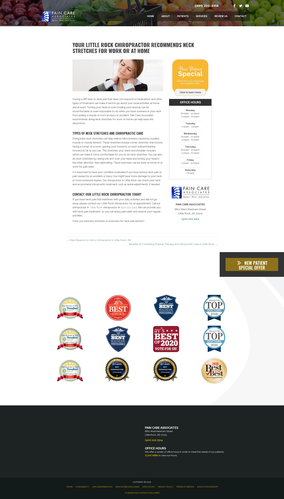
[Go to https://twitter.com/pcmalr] (240, 6)
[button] (252, 264)
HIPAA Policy (148, 487)
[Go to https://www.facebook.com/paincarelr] (234, 6)
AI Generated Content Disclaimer (142, 493)
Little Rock (96, 207)
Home (150, 16)
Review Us (220, 16)
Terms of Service (185, 487)
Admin (69, 487)
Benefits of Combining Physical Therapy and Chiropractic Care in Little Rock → (173, 244)
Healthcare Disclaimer (127, 487)
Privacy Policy (165, 487)
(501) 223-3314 (207, 6)
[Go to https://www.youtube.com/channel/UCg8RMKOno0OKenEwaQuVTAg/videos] (246, 6)
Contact (240, 16)
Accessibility (82, 487)
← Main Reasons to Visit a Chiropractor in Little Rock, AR (99, 240)
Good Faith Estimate (207, 487)
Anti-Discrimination (102, 487)
